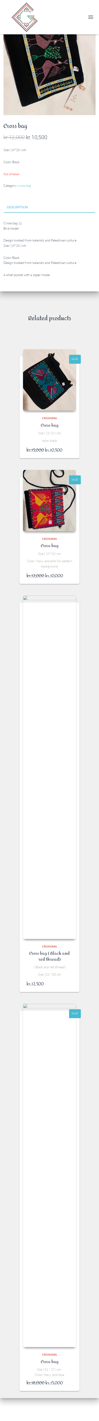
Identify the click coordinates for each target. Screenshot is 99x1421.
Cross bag (49, 425)
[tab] (49, 207)
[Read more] (70, 450)
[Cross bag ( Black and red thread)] (49, 767)
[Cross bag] (49, 380)
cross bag (24, 185)
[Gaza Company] (27, 17)
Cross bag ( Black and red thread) (49, 956)
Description (17, 207)
